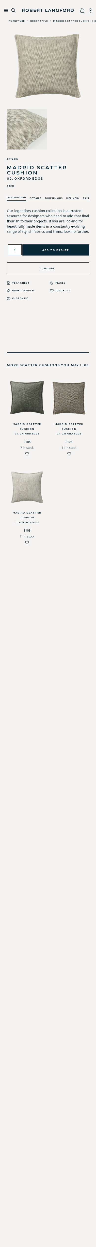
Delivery (73, 198)
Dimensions (54, 198)
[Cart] (82, 10)
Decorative (39, 21)
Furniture (17, 21)
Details (36, 198)
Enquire (48, 268)
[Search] (13, 10)
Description (16, 197)
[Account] (90, 10)
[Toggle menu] (6, 10)
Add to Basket (55, 250)
